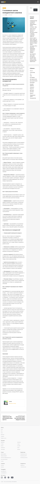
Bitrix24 (2, 445)
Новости (31, 93)
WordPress (19, 442)
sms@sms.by (22, 465)
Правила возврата (4, 455)
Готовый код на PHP (23, 455)
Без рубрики (32, 77)
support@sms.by (3, 471)
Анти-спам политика (4, 459)
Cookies (2, 461)
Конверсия (32, 87)
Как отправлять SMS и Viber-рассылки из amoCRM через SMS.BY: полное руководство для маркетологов (33, 57)
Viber (31, 75)
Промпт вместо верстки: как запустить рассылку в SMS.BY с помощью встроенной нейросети (33, 32)
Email (2, 429)
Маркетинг (32, 88)
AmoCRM (18, 445)
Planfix (18, 447)
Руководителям (33, 98)
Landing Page (32, 72)
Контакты (2, 465)
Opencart (18, 449)
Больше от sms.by (12, 403)
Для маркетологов (33, 79)
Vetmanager (3, 449)
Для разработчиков (33, 80)
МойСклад (2, 442)
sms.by (6, 14)
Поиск (31, 7)
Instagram (2, 436)
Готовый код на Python (23, 457)
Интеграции (32, 82)
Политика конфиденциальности (6, 457)
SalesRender (3, 447)
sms (30, 74)
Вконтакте (2, 434)
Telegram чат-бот (3, 438)
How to (31, 70)
